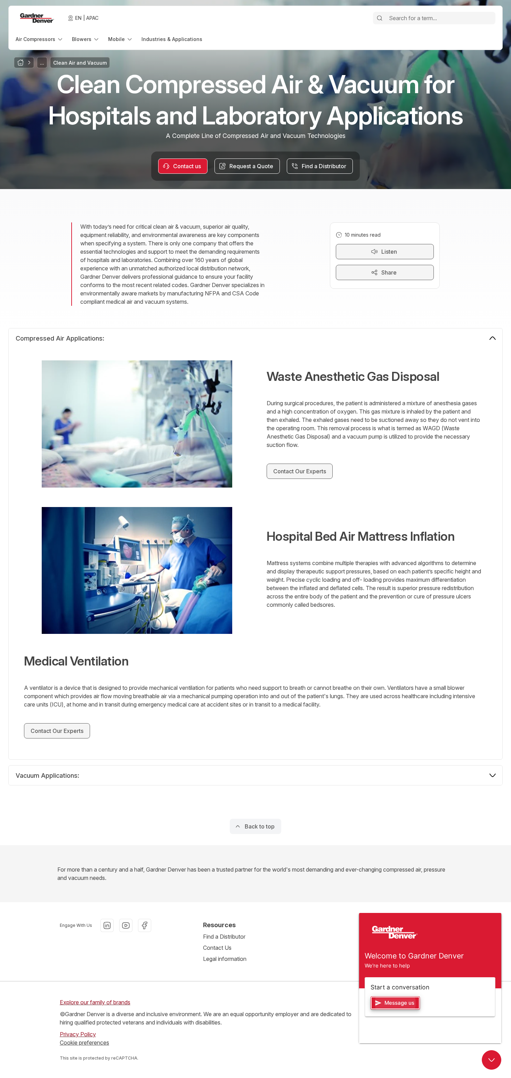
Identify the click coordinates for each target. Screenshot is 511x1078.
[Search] (379, 18)
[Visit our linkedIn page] (107, 925)
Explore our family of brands (95, 1002)
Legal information (224, 958)
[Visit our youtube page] (125, 925)
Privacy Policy (78, 1034)
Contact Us (217, 947)
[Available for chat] (491, 1060)
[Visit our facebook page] (144, 925)
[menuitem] (40, 39)
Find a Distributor (224, 936)
